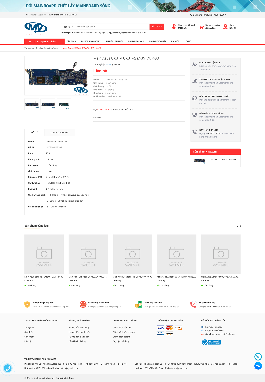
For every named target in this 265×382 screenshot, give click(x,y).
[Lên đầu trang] (259, 376)
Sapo (71, 378)
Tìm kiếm (157, 26)
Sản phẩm (29, 336)
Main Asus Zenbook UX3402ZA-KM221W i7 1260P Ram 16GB (98, 277)
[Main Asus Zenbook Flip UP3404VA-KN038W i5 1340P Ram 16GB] (132, 254)
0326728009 (219, 15)
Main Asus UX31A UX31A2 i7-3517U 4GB (228, 159)
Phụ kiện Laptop (104, 33)
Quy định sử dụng (121, 341)
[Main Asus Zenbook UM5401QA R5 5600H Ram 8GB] (44, 254)
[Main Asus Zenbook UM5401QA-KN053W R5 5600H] (176, 254)
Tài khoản (182, 28)
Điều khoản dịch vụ (77, 341)
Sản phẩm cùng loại (36, 225)
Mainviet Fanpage (213, 327)
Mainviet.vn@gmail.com (66, 368)
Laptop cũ (116, 33)
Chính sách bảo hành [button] (125, 320)
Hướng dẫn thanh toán (79, 332)
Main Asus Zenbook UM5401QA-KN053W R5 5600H (181, 277)
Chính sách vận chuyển (124, 332)
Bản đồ (232, 28)
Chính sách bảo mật (122, 327)
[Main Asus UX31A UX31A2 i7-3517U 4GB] (199, 160)
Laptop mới (126, 33)
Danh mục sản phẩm (45, 41)
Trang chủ (29, 327)
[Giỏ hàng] (201, 27)
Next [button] (240, 226)
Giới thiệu (28, 332)
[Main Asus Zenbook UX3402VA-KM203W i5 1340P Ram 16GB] (221, 254)
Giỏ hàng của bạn (212, 25)
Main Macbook (82, 33)
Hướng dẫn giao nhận (79, 336)
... (147, 33)
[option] (32, 105)
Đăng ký (192, 25)
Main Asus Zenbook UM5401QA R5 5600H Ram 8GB (49, 277)
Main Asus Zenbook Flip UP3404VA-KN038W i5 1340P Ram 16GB (144, 277)
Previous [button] (237, 226)
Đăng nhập (182, 25)
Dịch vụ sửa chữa (138, 33)
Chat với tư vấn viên (214, 330)
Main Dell (93, 33)
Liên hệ (27, 341)
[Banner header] (132, 5)
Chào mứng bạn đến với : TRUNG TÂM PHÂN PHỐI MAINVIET (51, 15)
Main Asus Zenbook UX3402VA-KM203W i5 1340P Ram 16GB (230, 277)
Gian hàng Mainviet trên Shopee (220, 334)
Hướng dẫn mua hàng (79, 327)
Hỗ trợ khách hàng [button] (79, 320)
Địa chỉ (232, 25)
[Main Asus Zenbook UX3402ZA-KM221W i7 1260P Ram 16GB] (88, 254)
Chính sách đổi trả (121, 336)
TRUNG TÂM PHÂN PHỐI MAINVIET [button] (41, 320)
